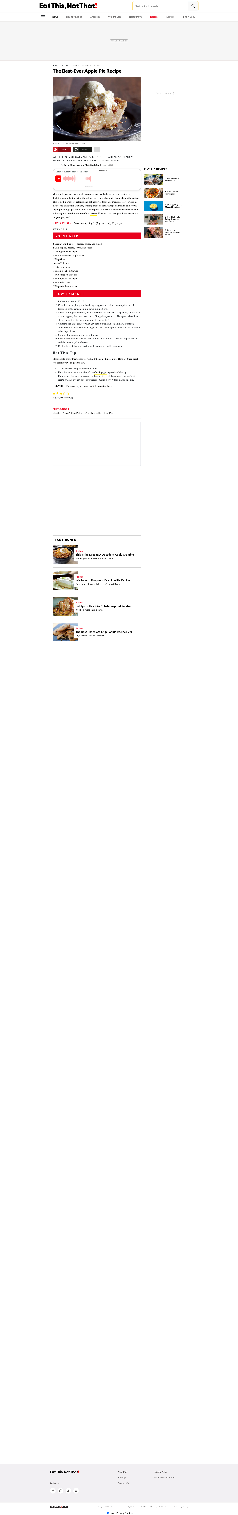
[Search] (193, 6)
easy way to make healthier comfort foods (91, 386)
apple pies (63, 194)
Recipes (154, 16)
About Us (122, 1472)
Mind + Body (188, 16)
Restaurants (135, 16)
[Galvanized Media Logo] (59, 1507)
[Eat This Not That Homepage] (68, 6)
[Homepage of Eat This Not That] (64, 1472)
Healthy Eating (74, 16)
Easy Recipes (72, 412)
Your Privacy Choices (122, 1513)
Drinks (170, 16)
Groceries (95, 16)
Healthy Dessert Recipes (98, 412)
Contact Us (123, 1483)
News (55, 16)
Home (55, 65)
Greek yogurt (100, 372)
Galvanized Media (118, 1507)
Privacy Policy (160, 1472)
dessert (93, 213)
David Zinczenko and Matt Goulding (81, 165)
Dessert (58, 412)
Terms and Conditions (164, 1477)
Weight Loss (114, 16)
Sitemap (122, 1477)
